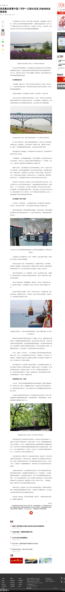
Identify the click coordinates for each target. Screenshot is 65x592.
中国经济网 (12, 582)
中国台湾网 (12, 584)
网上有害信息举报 (48, 578)
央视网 (11, 578)
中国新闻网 (20, 580)
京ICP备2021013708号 (30, 582)
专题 (11, 555)
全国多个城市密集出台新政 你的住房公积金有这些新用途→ (28, 526)
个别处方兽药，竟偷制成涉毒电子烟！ (22, 532)
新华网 (3, 580)
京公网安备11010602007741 (38, 582)
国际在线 (3, 584)
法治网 (19, 586)
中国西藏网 (12, 586)
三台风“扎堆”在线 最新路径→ (20, 538)
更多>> (50, 555)
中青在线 (20, 582)
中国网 (3, 582)
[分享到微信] (2, 41)
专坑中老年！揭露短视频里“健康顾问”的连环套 (25, 543)
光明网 (19, 578)
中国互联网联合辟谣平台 (49, 579)
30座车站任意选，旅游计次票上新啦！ (23, 549)
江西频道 (3, 5)
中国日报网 (4, 586)
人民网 (3, 578)
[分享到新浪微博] (2, 45)
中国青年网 (12, 580)
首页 (1, 5)
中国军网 (20, 584)
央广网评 (60, 56)
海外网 (3, 588)
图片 (7, 5)
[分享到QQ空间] (2, 49)
